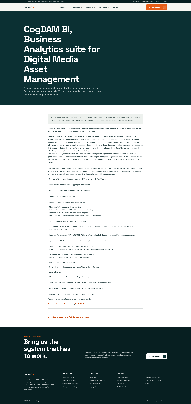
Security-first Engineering (70, 383)
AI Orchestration (95, 383)
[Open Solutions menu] (94, 7)
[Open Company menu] (121, 7)
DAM (77, 304)
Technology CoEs (68, 377)
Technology (102, 7)
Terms (147, 387)
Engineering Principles (124, 380)
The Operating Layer (69, 380)
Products (62, 7)
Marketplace (75, 7)
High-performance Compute (99, 387)
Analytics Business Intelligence (61, 304)
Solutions (89, 7)
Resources (136, 1)
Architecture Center (147, 1)
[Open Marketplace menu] (81, 7)
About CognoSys (122, 377)
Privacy (147, 383)
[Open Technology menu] (108, 7)
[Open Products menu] (67, 7)
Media (82, 304)
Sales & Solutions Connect (153, 380)
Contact (165, 1)
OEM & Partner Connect (152, 377)
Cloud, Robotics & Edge (70, 387)
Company (116, 7)
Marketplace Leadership (97, 380)
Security (157, 1)
